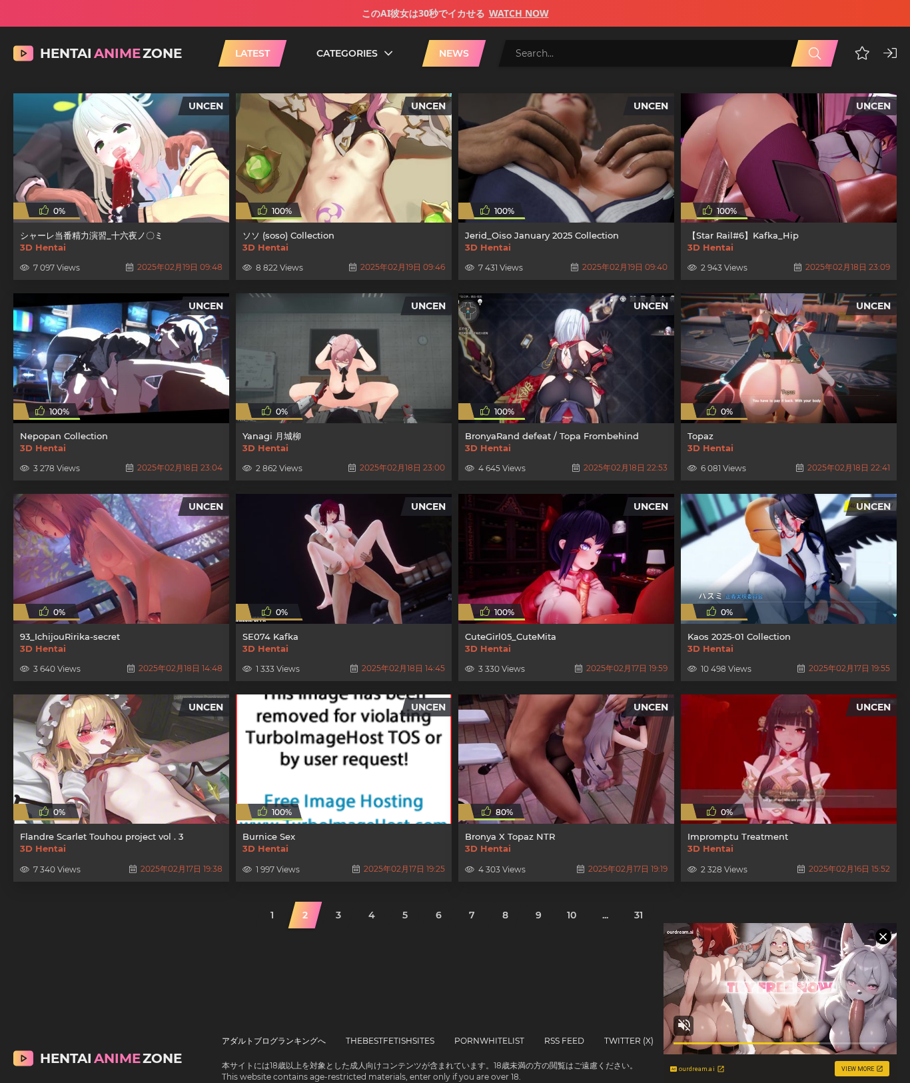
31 (638, 915)
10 (571, 915)
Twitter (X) (629, 1041)
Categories (347, 53)
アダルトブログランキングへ (274, 1041)
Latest (252, 53)
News (454, 53)
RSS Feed (564, 1041)
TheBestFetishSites (390, 1041)
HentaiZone (111, 53)
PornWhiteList (489, 1041)
